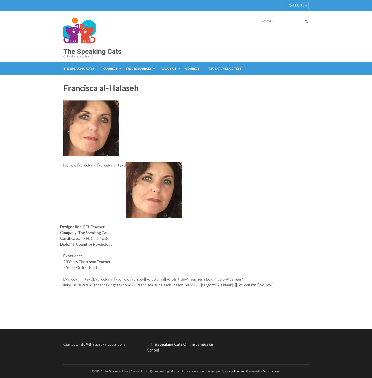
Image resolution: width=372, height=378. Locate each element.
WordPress (271, 371)
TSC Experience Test (225, 68)
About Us (168, 68)
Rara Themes (235, 371)
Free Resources (139, 68)
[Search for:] (281, 20)
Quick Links (296, 5)
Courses (110, 68)
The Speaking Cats (92, 51)
